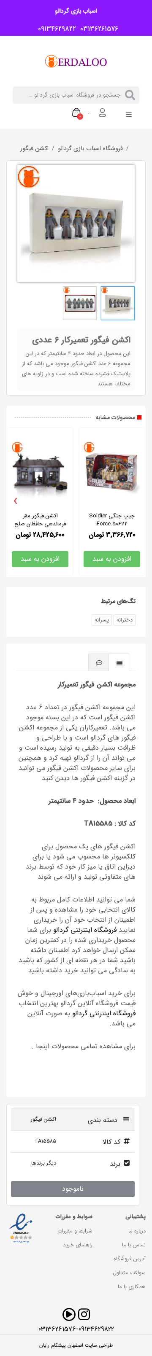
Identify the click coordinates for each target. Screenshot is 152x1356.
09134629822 (55, 29)
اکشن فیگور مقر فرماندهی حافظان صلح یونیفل (40, 523)
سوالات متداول (129, 1272)
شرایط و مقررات (74, 1231)
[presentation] (15, 501)
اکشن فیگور (34, 148)
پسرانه (102, 620)
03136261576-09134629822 (76, 1329)
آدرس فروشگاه (130, 1258)
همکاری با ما (132, 1286)
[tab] (119, 662)
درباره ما (137, 1231)
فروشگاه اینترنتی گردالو (85, 930)
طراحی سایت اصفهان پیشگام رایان (76, 1345)
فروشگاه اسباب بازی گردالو (90, 148)
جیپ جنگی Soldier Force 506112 (112, 519)
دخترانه (125, 620)
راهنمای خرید (77, 1244)
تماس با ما (134, 1244)
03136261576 (97, 29)
